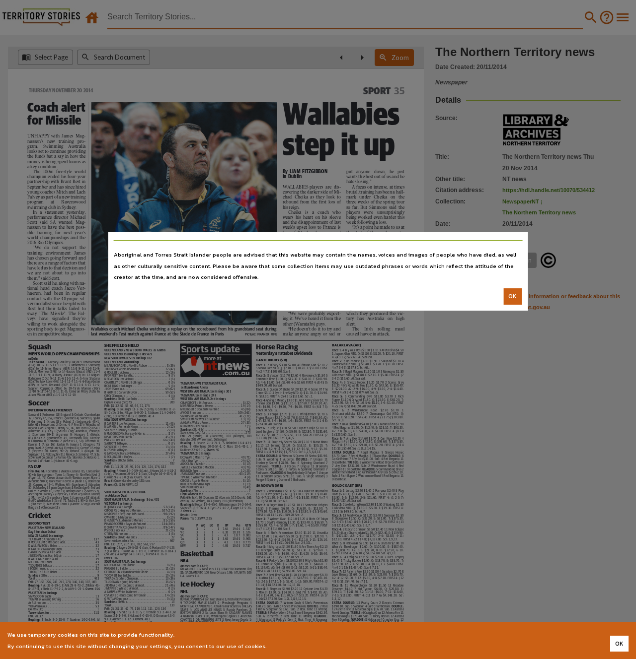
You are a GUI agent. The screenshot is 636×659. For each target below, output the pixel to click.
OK (512, 296)
